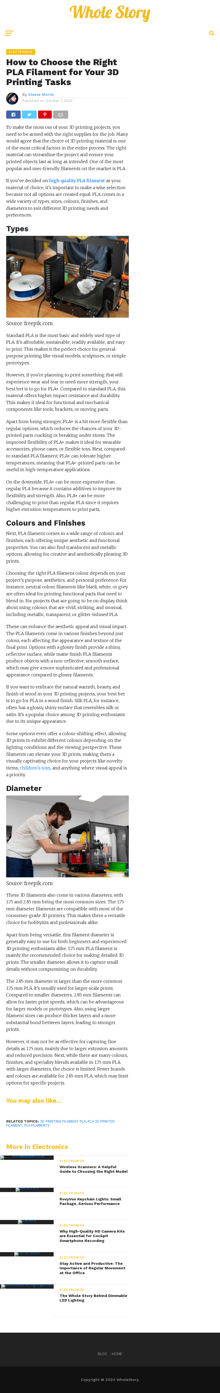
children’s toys (35, 768)
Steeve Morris (41, 94)
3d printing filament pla (63, 1121)
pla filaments (37, 1125)
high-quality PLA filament (77, 180)
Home (117, 1354)
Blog (102, 1354)
